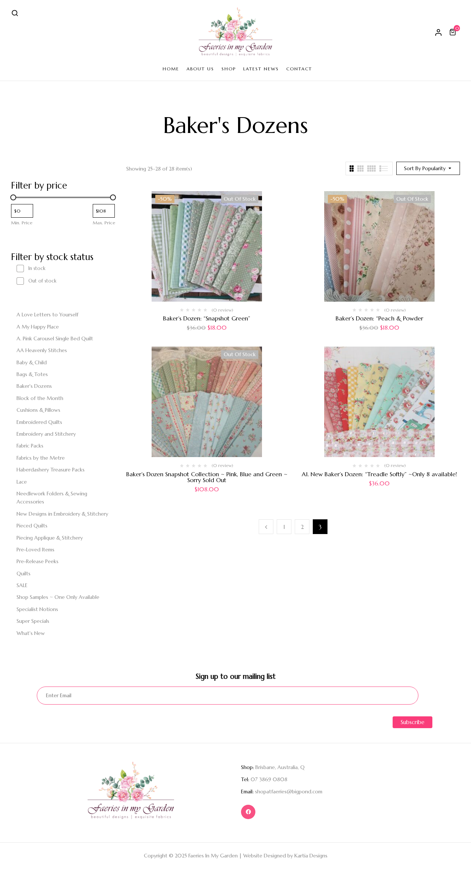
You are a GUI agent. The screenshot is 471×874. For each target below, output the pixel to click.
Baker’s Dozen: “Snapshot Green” (206, 318)
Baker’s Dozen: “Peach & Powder (379, 318)
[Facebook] (248, 812)
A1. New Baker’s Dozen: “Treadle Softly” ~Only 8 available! (379, 474)
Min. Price (21, 222)
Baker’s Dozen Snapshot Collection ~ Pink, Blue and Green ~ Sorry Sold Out (206, 477)
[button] (453, 32)
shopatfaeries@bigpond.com (288, 791)
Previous (266, 526)
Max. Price (104, 222)
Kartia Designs (310, 855)
